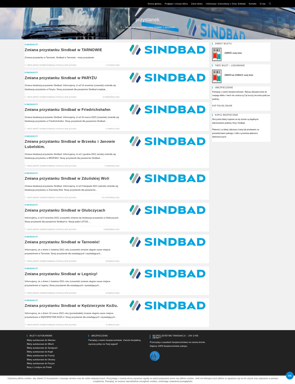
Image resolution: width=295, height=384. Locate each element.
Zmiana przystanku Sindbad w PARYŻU (61, 78)
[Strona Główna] (121, 27)
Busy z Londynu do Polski (39, 367)
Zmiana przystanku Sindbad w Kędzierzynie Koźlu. (71, 305)
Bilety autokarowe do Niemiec (41, 340)
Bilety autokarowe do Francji (40, 355)
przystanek (170, 27)
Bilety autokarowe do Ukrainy (41, 359)
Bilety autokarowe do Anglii (40, 351)
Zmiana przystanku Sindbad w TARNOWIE (63, 50)
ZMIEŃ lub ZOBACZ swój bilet (239, 75)
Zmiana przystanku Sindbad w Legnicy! (61, 274)
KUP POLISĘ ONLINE (222, 106)
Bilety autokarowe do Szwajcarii (42, 348)
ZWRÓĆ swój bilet (233, 53)
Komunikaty (31, 45)
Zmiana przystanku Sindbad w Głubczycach (65, 210)
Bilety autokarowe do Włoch (40, 344)
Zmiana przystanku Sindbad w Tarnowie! (62, 242)
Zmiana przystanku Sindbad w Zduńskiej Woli (67, 178)
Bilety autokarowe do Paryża (41, 363)
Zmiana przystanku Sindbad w (68, 109)
